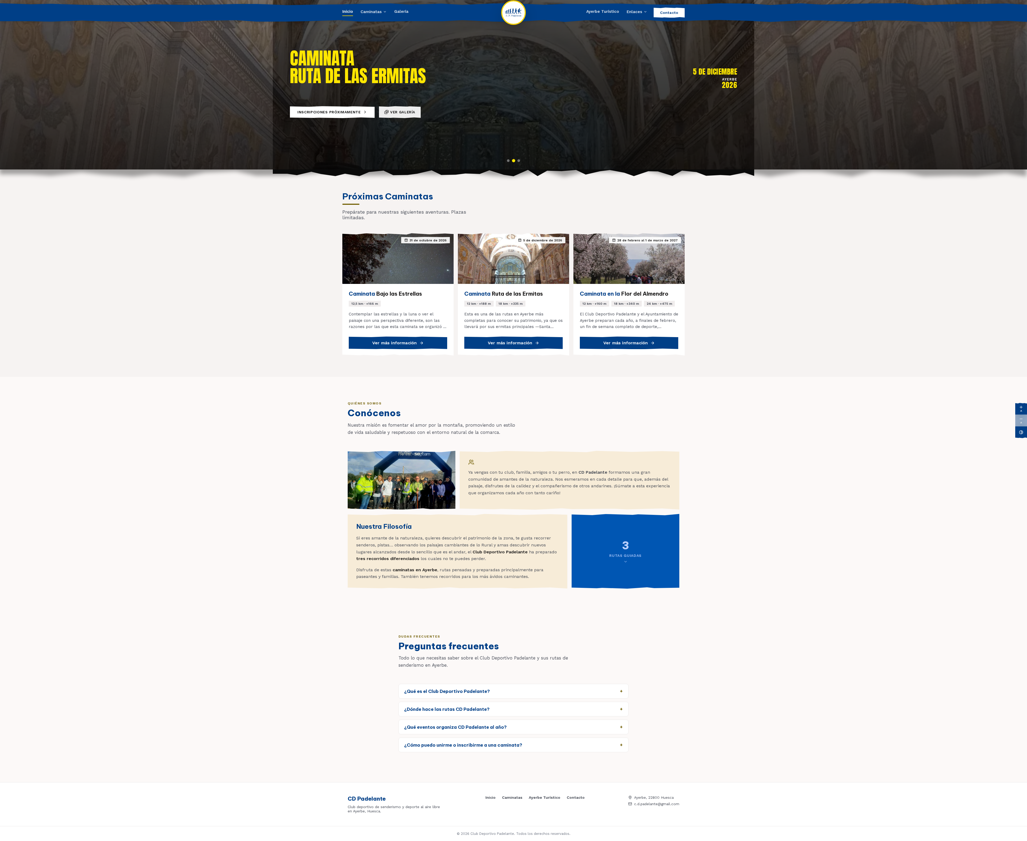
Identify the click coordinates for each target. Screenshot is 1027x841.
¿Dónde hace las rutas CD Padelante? (446, 709)
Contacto (669, 12)
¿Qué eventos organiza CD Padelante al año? (455, 727)
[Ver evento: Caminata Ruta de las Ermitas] (513, 160)
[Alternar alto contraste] (1021, 432)
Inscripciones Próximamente (329, 112)
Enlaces (634, 11)
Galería (401, 11)
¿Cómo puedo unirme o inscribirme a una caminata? (463, 745)
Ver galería (402, 112)
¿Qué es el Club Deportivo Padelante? (447, 691)
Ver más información (394, 342)
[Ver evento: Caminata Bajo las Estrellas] (508, 160)
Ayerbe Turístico (602, 11)
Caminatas (371, 11)
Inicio (347, 11)
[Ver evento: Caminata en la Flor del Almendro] (519, 160)
